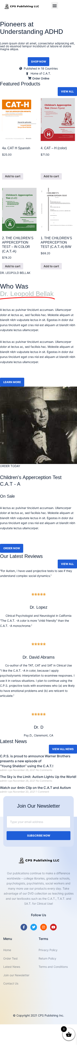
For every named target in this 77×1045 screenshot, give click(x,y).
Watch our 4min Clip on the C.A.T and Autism (35, 788)
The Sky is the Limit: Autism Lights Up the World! (38, 777)
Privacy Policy (48, 950)
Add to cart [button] (12, 176)
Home (7, 950)
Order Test (10, 958)
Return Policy (47, 958)
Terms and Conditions (53, 966)
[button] (54, 5)
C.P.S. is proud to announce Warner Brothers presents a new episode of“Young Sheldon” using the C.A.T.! (35, 761)
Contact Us (10, 983)
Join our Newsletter (16, 975)
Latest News (11, 966)
